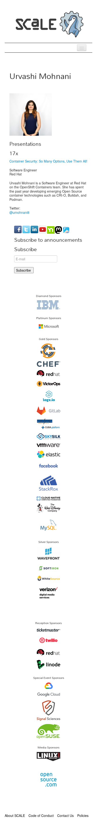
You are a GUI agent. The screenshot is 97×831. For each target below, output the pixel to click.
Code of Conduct (41, 815)
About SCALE (15, 815)
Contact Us (65, 815)
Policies (83, 815)
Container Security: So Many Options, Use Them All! (48, 161)
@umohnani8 (19, 212)
